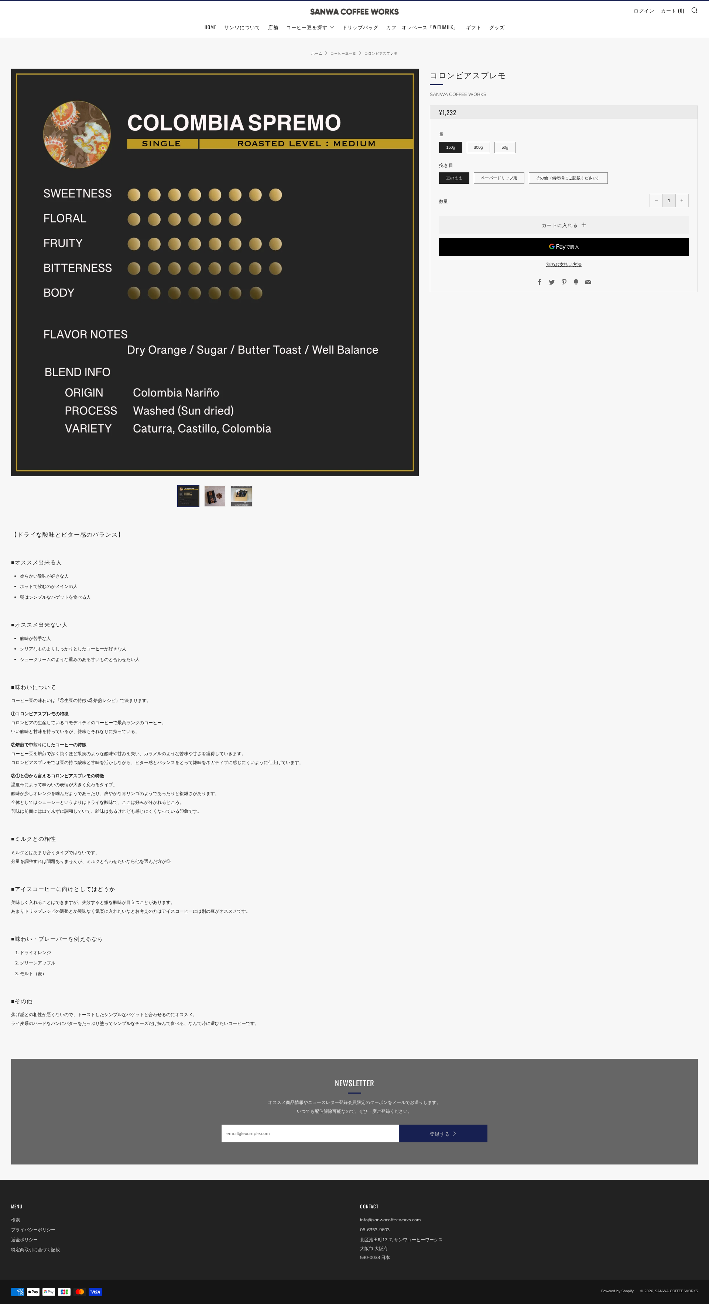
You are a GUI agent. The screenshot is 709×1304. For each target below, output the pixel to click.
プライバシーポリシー (33, 1229)
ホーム (316, 53)
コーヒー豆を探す (307, 27)
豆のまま (454, 177)
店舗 (273, 27)
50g (504, 147)
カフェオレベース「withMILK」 (422, 27)
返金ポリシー (24, 1239)
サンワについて (242, 27)
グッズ (497, 27)
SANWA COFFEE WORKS (458, 94)
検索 (15, 1219)
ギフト (474, 27)
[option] (215, 272)
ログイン (644, 10)
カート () (672, 10)
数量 (443, 201)
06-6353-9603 (375, 1229)
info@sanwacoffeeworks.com (390, 1219)
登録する (439, 1133)
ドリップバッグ (360, 27)
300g (478, 147)
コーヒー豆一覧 (343, 53)
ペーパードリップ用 (499, 177)
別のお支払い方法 (564, 264)
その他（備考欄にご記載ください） (568, 177)
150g (450, 147)
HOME (210, 27)
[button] (188, 496)
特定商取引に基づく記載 (35, 1249)
